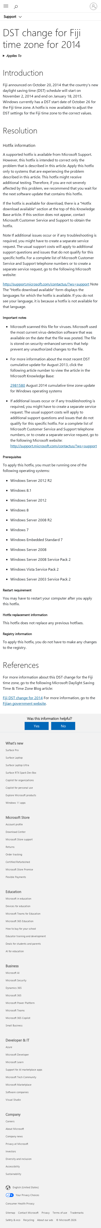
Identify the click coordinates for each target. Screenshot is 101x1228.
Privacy (46, 1212)
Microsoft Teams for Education (23, 913)
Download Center (16, 832)
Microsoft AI (12, 973)
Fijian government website (24, 703)
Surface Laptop (14, 757)
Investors (11, 1151)
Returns (10, 847)
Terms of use (60, 1212)
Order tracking (14, 854)
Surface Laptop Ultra (17, 765)
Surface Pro (12, 750)
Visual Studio (13, 1099)
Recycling (28, 1220)
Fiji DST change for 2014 (23, 697)
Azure (9, 1047)
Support (10, 16)
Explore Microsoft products (21, 795)
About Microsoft (15, 1129)
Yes (36, 725)
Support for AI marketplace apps (24, 1069)
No (63, 725)
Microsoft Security (16, 980)
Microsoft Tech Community (21, 1077)
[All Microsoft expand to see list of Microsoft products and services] (6, 6)
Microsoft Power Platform (20, 1003)
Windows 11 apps (16, 802)
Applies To (13, 55)
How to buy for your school (21, 928)
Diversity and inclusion (18, 1159)
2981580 (17, 385)
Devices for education (18, 906)
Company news (14, 1136)
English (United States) (26, 1187)
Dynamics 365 (14, 988)
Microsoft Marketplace (18, 1084)
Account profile (14, 824)
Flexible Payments (16, 877)
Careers (10, 1121)
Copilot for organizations (20, 780)
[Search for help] (16, 6)
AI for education (15, 951)
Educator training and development (26, 936)
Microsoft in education (18, 898)
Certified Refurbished (18, 862)
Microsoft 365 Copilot (18, 1018)
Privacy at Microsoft (17, 1144)
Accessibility (13, 1166)
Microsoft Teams (15, 1010)
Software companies (17, 1092)
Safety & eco (13, 1220)
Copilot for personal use (19, 787)
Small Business (14, 1025)
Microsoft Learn (14, 1062)
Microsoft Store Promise (19, 869)
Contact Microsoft (28, 1212)
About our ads (45, 1220)
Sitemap (10, 1212)
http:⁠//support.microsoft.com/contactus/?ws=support (46, 283)
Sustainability (13, 1174)
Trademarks (77, 1212)
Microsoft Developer (17, 1054)
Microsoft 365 (13, 995)
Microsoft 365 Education (19, 921)
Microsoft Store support (19, 839)
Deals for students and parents (23, 943)
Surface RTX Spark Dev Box (21, 772)
